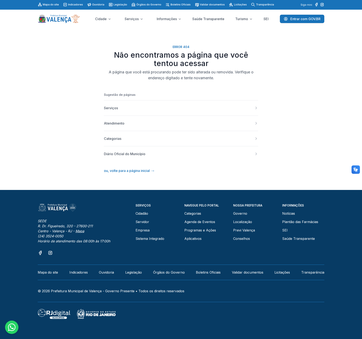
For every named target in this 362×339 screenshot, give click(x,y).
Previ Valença (244, 230)
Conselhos (241, 238)
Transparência (265, 4)
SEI (285, 230)
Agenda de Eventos (199, 222)
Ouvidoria (98, 4)
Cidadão (142, 213)
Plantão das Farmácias (300, 222)
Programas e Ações (200, 230)
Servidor (142, 222)
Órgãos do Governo (148, 4)
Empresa (143, 230)
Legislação (120, 4)
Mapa (79, 231)
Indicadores (75, 4)
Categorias (192, 213)
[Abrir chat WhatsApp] (11, 327)
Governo (240, 213)
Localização (242, 222)
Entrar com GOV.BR (305, 19)
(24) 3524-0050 (50, 236)
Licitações (240, 4)
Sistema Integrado (150, 238)
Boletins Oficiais (181, 4)
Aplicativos (193, 238)
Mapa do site (51, 4)
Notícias (288, 213)
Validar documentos (212, 4)
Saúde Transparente (298, 238)
